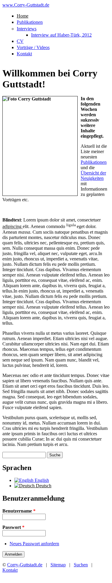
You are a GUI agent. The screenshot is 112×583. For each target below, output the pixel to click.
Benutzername (19, 510)
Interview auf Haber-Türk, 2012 (61, 34)
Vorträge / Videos (33, 47)
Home (22, 15)
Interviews (26, 28)
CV (20, 41)
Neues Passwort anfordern (34, 543)
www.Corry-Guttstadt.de (25, 4)
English (41, 480)
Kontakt (24, 53)
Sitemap (58, 564)
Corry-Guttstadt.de (24, 564)
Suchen (81, 564)
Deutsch (43, 485)
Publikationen (30, 22)
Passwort (13, 527)
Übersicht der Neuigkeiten (93, 175)
